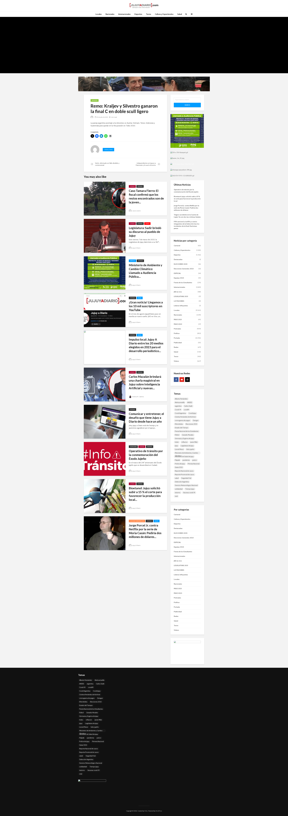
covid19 (186, 410)
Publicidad (178, 343)
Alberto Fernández (181, 399)
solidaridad (178, 489)
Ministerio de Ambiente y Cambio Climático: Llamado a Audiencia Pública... (145, 270)
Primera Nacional (193, 464)
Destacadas (133, 446)
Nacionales (110, 14)
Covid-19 (178, 410)
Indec (177, 442)
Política (176, 333)
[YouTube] (181, 379)
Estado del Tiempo (181, 428)
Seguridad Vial (186, 478)
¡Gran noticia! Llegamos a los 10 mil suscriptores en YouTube (146, 306)
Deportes (138, 14)
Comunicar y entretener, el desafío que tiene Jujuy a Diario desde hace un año (146, 417)
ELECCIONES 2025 (180, 264)
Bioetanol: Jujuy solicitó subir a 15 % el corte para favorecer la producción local (187, 198)
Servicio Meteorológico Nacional (186, 485)
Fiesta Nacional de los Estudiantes (186, 431)
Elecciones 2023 (191, 424)
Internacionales (124, 14)
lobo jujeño (190, 449)
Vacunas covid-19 (189, 493)
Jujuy (176, 446)
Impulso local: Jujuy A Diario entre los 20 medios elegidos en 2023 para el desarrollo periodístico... (146, 345)
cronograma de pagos (182, 420)
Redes (139, 298)
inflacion (185, 442)
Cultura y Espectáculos (164, 14)
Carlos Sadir (188, 406)
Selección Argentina (182, 482)
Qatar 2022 (179, 467)
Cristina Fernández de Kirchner (185, 417)
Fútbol (177, 435)
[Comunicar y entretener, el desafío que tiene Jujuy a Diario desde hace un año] (104, 421)
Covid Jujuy (192, 413)
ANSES (189, 402)
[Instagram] (187, 379)
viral (176, 496)
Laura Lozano (136, 211)
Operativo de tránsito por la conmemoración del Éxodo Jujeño (146, 454)
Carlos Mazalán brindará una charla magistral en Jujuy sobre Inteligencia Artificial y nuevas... (145, 382)
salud (177, 478)
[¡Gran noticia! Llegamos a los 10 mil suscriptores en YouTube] (104, 310)
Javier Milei (193, 442)
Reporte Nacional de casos (184, 471)
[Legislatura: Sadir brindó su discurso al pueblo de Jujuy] (104, 236)
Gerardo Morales (188, 435)
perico (194, 460)
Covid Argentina (180, 413)
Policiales (177, 329)
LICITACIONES (179, 301)
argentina (178, 406)
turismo (177, 493)
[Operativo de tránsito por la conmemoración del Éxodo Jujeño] (104, 459)
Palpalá (177, 460)
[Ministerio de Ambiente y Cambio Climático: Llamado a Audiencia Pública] (104, 273)
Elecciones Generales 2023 (184, 269)
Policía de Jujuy (180, 464)
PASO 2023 (178, 324)
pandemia (186, 460)
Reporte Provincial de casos (184, 475)
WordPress (159, 811)
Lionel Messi (179, 449)
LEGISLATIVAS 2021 (181, 296)
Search (187, 105)
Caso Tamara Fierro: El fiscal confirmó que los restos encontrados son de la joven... (146, 196)
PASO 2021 (178, 319)
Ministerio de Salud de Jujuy (184, 456)
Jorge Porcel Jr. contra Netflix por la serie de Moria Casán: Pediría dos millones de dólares (186, 208)
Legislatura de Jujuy (187, 446)
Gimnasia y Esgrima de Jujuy (184, 438)
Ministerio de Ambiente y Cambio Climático (186, 453)
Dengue (195, 420)
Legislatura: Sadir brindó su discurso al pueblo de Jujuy (145, 231)
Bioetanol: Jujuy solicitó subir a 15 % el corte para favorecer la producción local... (145, 493)
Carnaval (177, 246)
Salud (179, 14)
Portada (140, 186)
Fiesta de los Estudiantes (183, 283)
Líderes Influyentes (181, 306)
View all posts (108, 149)
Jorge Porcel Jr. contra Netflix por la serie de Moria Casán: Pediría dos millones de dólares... (145, 531)
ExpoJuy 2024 (179, 278)
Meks (146, 811)
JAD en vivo (178, 292)
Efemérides (179, 424)
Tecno (148, 14)
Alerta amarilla (179, 402)
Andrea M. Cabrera (138, 396)
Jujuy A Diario (136, 248)
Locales (99, 14)
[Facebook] (176, 379)
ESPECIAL (132, 260)
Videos (147, 223)
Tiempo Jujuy (189, 489)
